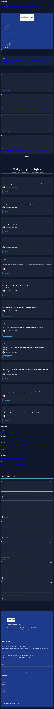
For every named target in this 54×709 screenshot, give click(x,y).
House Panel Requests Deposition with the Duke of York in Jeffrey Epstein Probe (24, 184)
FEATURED (7, 33)
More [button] (6, 35)
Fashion (3, 686)
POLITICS (9, 42)
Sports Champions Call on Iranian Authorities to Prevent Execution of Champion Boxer (24, 150)
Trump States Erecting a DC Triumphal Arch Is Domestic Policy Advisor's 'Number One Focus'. (21, 650)
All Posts (3, 680)
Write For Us (23, 704)
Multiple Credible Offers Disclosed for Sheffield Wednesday (14, 464)
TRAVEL (9, 45)
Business (3, 682)
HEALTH (9, 37)
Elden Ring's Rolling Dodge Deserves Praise (14, 224)
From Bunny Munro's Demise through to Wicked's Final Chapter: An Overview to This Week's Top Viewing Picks (25, 653)
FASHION (7, 31)
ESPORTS (6, 29)
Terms (28, 704)
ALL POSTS (7, 25)
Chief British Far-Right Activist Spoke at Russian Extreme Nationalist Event (23, 327)
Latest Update (3, 1)
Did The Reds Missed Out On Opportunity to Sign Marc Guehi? (20, 307)
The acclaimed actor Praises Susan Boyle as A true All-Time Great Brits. (16, 646)
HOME (6, 23)
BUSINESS (7, 27)
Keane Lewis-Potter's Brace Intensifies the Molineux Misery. (14, 458)
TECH (9, 44)
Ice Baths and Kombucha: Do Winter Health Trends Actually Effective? (16, 657)
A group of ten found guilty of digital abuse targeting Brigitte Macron (21, 204)
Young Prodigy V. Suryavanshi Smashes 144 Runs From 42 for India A (16, 451)
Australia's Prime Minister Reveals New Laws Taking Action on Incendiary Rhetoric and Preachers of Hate (24, 439)
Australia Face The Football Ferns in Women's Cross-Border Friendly (16, 432)
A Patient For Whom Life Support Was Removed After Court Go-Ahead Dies (17, 655)
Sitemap (31, 704)
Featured (3, 689)
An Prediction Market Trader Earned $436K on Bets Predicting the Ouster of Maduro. (24, 109)
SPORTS (9, 43)
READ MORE (7, 191)
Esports (3, 684)
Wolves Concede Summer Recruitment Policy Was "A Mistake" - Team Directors (24, 412)
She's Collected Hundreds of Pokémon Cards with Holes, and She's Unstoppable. (24, 244)
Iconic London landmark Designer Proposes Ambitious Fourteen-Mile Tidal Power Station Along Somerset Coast (25, 648)
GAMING (9, 36)
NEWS (9, 40)
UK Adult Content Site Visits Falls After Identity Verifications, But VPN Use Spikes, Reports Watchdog (22, 6)
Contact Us (6, 47)
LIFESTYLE (10, 39)
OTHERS (9, 41)
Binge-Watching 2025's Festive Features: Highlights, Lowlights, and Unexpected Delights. (24, 89)
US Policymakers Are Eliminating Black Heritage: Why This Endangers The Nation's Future (25, 130)
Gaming (3, 691)
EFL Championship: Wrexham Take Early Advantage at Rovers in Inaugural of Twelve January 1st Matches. (25, 445)
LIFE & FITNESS (11, 38)
